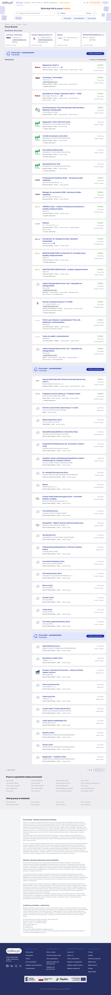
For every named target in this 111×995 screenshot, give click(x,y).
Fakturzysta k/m (48, 696)
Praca (12, 24)
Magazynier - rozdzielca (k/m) (54, 757)
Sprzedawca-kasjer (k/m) (52, 658)
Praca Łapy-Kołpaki (37, 788)
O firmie (90, 952)
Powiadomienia (30, 968)
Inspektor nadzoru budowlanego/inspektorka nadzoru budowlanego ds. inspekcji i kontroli (63, 459)
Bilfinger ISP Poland (47, 243)
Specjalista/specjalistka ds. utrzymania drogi (60, 432)
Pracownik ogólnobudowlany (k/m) (56, 622)
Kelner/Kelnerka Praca (51, 646)
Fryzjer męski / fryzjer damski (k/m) (56, 709)
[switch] (95, 53)
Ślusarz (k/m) (47, 745)
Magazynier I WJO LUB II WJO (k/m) (56, 122)
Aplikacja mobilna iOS (73, 968)
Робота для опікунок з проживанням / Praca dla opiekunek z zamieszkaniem (61, 321)
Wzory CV (70, 955)
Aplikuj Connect (92, 965)
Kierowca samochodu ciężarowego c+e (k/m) (60, 408)
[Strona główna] (8, 2)
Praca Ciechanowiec (62, 786)
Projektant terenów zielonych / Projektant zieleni (61, 394)
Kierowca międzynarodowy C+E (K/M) (43, 35)
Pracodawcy (27, 2)
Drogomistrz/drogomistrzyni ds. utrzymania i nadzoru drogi (63, 445)
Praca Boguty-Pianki (87, 791)
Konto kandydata (95, 2)
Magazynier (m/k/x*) (50, 65)
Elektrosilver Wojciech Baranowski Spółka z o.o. (55, 501)
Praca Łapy (9, 791)
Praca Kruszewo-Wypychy (64, 791)
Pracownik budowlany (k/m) (53, 561)
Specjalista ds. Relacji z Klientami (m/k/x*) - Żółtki (61, 94)
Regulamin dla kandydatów (34, 965)
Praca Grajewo (35, 804)
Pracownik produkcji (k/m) (52, 150)
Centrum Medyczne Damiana (50, 112)
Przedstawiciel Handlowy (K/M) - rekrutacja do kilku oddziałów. (62, 179)
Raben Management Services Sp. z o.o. (53, 384)
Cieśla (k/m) (47, 610)
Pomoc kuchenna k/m (50, 684)
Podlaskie (18, 24)
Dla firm (105, 2)
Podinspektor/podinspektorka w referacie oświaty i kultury (62, 548)
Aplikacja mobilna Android (74, 965)
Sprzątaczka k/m (49, 535)
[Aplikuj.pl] (14, 951)
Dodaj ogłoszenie (65, 2)
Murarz (45, 484)
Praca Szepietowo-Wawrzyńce (90, 783)
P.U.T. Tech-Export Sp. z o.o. (50, 225)
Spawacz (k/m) (48, 733)
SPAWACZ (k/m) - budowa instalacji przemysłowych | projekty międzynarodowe (63, 208)
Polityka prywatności (94, 958)
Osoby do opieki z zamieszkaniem (55, 336)
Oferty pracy (19, 2)
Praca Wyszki (85, 780)
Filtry (19, 18)
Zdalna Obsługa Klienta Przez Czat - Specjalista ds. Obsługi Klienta (62, 284)
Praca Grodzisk (35, 783)
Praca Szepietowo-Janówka (64, 788)
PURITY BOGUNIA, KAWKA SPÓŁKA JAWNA (53, 396)
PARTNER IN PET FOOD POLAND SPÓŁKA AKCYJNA (56, 124)
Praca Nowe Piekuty (12, 783)
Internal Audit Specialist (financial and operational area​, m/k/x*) (64, 380)
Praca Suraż (84, 786)
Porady (34, 2)
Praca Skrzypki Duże (62, 780)
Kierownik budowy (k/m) (52, 573)
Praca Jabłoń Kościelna (13, 786)
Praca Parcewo (35, 791)
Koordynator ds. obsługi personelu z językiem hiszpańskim (60, 240)
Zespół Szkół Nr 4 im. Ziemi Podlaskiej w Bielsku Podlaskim (58, 537)
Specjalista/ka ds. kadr (51, 164)
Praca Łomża (60, 802)
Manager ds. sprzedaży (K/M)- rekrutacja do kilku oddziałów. (61, 193)
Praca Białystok (11, 802)
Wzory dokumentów (73, 958)
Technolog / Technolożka (14, 35)
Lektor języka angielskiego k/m (54, 721)
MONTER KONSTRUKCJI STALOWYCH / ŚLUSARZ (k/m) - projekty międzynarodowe (64, 254)
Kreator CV (40, 2)
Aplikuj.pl (7, 24)
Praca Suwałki (35, 802)
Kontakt (90, 955)
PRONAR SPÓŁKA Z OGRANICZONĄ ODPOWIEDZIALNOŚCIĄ (58, 735)
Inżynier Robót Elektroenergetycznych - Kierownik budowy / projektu (62, 498)
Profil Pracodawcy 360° (53, 955)
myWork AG (45, 211)
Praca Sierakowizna (37, 780)
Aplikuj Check (92, 962)
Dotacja (90, 968)
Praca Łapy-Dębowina (87, 788)
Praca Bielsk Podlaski (37, 786)
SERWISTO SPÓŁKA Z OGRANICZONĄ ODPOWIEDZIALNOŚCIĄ (59, 648)
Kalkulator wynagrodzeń (50, 2)
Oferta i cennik (50, 952)
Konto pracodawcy (52, 958)
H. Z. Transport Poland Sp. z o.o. (51, 304)
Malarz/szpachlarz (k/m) (52, 420)
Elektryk (60, 35)
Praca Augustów (86, 802)
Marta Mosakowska (47, 674)
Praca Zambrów (60, 804)
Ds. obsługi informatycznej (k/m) (55, 472)
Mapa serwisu (92, 971)
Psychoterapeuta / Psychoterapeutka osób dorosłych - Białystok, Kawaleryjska (63, 109)
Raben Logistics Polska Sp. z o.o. (51, 67)
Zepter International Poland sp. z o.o (52, 182)
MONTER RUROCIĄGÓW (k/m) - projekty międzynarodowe (94, 35)
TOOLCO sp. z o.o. (47, 79)
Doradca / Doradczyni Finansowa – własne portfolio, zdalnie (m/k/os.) (62, 671)
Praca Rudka (10, 780)
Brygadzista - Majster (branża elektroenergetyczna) (62, 523)
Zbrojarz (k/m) (48, 597)
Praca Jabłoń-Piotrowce (63, 783)
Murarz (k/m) (47, 585)
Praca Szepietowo (11, 788)
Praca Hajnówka (85, 804)
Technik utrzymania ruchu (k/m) (55, 136)
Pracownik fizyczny (50, 511)
